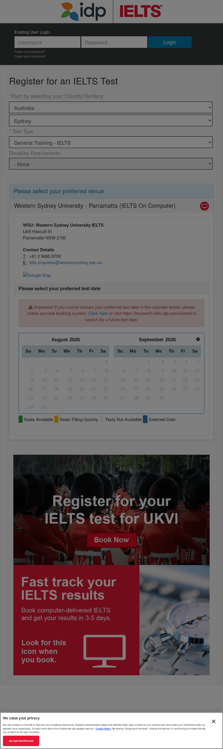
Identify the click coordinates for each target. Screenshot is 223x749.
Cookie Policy (103, 728)
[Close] (213, 721)
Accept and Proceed (21, 740)
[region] (111, 730)
